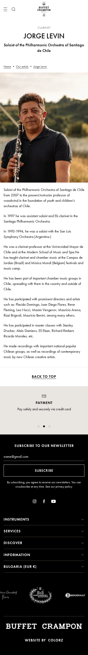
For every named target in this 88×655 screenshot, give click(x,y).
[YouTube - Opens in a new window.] (53, 502)
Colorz (55, 640)
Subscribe (44, 470)
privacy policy (64, 486)
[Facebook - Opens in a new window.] (44, 502)
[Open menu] (5, 9)
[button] (38, 426)
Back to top (44, 376)
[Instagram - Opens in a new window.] (34, 502)
